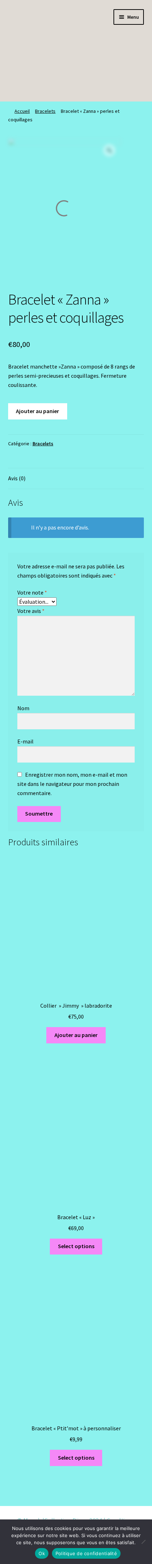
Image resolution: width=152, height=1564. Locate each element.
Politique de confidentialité (86, 1553)
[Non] (143, 1541)
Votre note (32, 592)
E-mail (25, 741)
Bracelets (45, 111)
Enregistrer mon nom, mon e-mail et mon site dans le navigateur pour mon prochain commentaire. (72, 784)
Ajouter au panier (37, 411)
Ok (42, 1553)
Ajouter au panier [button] (76, 1034)
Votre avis (31, 610)
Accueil (22, 111)
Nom (23, 708)
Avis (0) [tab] (16, 478)
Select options (76, 1246)
